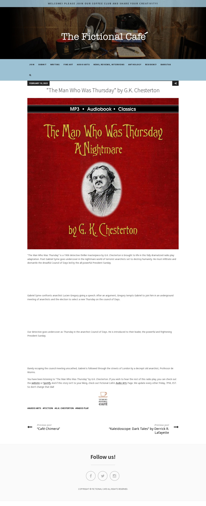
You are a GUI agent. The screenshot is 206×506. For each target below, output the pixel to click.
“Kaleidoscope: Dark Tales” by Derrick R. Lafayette (139, 429)
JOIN (31, 64)
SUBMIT (42, 64)
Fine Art (68, 64)
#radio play (82, 408)
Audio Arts (83, 64)
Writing (55, 64)
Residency (151, 64)
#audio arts (34, 408)
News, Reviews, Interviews (109, 64)
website (36, 382)
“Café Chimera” (48, 427)
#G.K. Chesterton (64, 408)
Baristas (166, 64)
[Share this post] (175, 83)
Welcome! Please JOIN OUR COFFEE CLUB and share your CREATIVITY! (103, 3)
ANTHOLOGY (134, 64)
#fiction (48, 408)
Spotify (47, 382)
